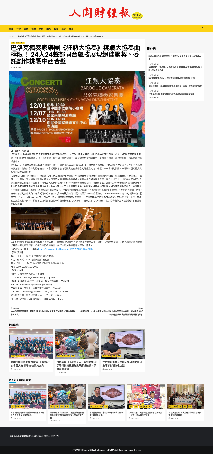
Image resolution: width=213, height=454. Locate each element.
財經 (41, 29)
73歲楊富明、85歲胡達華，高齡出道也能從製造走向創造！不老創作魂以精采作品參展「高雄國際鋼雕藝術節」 (111, 311)
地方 (48, 29)
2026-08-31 (17, 369)
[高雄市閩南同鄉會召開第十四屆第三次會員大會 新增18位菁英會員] (31, 344)
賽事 (71, 29)
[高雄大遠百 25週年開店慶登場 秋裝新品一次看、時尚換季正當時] (146, 396)
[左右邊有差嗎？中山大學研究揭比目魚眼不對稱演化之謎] (123, 344)
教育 (56, 29)
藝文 (64, 29)
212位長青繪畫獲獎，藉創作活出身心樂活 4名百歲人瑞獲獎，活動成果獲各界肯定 (43, 311)
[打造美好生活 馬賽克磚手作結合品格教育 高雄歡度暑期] (185, 396)
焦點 (17, 42)
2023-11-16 (17, 67)
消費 (33, 29)
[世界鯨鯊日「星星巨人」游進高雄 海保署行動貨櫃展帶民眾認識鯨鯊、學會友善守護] (77, 344)
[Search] (202, 28)
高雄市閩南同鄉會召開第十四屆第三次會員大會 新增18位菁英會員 (174, 57)
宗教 (26, 29)
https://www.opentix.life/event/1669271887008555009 (65, 249)
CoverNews (123, 450)
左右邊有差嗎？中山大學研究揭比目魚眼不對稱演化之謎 (171, 78)
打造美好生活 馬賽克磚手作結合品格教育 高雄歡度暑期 (171, 94)
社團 (11, 29)
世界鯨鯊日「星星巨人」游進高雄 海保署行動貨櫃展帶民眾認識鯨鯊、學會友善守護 (77, 366)
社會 (18, 29)
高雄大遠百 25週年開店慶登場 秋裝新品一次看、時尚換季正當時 (175, 86)
